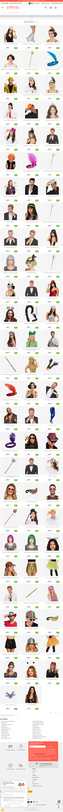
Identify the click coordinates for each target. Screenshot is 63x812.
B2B (33, 781)
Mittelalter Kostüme (5, 735)
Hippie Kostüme (4, 730)
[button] (2, 809)
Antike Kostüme (35, 732)
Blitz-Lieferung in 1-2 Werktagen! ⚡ (31, 0)
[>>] (61, 713)
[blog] (37, 802)
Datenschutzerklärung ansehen (7, 794)
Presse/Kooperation (37, 786)
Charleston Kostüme (36, 730)
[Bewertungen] (10, 765)
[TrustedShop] (31, 3)
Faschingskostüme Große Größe (8, 721)
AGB (29, 804)
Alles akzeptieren (20, 805)
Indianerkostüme (36, 727)
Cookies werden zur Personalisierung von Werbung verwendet (13, 800)
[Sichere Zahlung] (10, 746)
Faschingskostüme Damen (7, 724)
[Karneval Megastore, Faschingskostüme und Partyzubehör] (13, 7)
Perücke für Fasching (37, 738)
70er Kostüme (4, 736)
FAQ (33, 773)
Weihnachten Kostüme (6, 729)
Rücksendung (35, 777)
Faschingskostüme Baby (37, 721)
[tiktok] (29, 802)
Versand (34, 775)
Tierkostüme (3, 726)
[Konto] (49, 8)
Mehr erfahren (7, 805)
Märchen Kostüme (36, 729)
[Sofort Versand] (21, 746)
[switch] (59, 807)
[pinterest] (34, 802)
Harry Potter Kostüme (6, 738)
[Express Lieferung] (21, 765)
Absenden (51, 746)
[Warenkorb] (54, 7)
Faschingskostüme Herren (38, 722)
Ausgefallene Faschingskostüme (39, 736)
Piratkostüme (35, 726)
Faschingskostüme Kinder (38, 724)
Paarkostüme (4, 722)
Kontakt (34, 771)
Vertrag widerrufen (41, 804)
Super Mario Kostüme (37, 735)
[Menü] (61, 800)
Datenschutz (35, 783)
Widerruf (34, 779)
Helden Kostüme (4, 732)
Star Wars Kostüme (5, 733)
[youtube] (31, 802)
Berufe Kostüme (4, 727)
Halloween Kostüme (36, 733)
